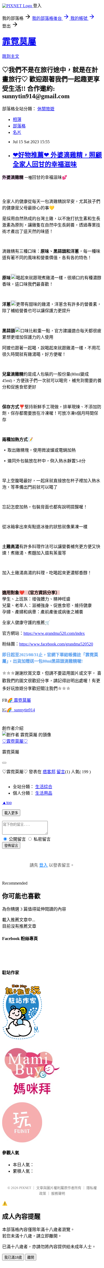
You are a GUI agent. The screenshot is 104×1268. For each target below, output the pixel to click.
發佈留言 (11, 846)
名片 (17, 132)
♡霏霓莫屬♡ (15, 741)
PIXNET (25, 1188)
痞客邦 (49, 771)
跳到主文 (10, 56)
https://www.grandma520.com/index (54, 633)
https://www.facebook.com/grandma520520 (56, 644)
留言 (61, 771)
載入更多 (11, 813)
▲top (7, 802)
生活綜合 (43, 786)
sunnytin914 (24, 710)
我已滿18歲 (13, 1257)
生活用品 (43, 793)
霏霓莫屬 (19, 41)
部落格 (19, 126)
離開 (30, 1257)
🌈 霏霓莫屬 (19, 700)
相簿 (17, 119)
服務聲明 (58, 1193)
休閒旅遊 (45, 109)
